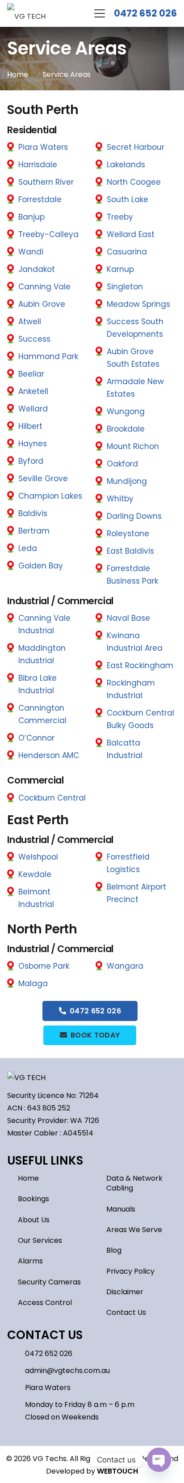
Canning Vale (44, 286)
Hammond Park (48, 356)
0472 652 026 (145, 13)
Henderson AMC (48, 755)
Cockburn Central (52, 797)
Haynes (32, 443)
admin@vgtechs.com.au (67, 1370)
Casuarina (127, 251)
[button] (99, 13)
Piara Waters (43, 147)
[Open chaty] (159, 1460)
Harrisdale (37, 164)
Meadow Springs (138, 304)
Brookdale (126, 429)
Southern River (46, 182)
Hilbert (30, 426)
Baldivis (32, 513)
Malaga (33, 983)
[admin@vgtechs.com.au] (16, 1371)
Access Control (45, 1302)
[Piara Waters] (16, 1388)
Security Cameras (49, 1282)
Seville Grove (43, 478)
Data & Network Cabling (134, 1183)
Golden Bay (40, 565)
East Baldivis (130, 551)
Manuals (120, 1209)
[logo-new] (26, 13)
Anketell (33, 391)
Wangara (125, 966)
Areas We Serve (134, 1230)
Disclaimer (124, 1292)
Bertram (34, 530)
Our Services (40, 1240)
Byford (30, 461)
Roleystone (128, 533)
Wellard (33, 408)
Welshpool (38, 857)
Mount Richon (133, 446)
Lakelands (126, 164)
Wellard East (131, 234)
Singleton (125, 286)
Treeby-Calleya (48, 234)
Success (34, 339)
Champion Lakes (50, 496)
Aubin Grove (41, 304)
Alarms (30, 1261)
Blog (113, 1250)
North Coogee (134, 182)
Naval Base (128, 618)
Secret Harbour (135, 147)
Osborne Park (43, 966)
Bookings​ (33, 1199)
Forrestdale (40, 199)
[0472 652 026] (16, 1354)
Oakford (122, 463)
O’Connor (36, 738)
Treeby (120, 217)
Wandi (30, 251)
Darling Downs (134, 516)
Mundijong (127, 481)
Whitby (120, 498)
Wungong (126, 411)
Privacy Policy (130, 1271)
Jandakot (36, 269)
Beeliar (31, 374)
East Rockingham (140, 665)
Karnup (120, 269)
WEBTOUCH (117, 1471)
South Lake (127, 199)
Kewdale (34, 874)
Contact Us (126, 1312)
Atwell (29, 321)
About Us (34, 1220)
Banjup (31, 217)
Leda (27, 548)
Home (28, 1178)
